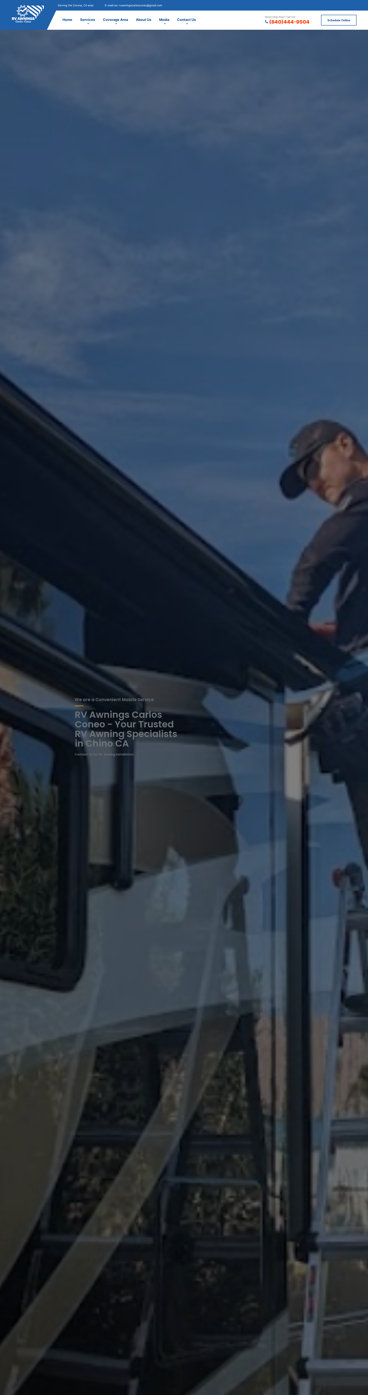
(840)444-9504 (289, 22)
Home (67, 20)
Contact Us (186, 20)
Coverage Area (115, 20)
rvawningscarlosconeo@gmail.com (140, 5)
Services (87, 20)
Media (164, 20)
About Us (143, 20)
